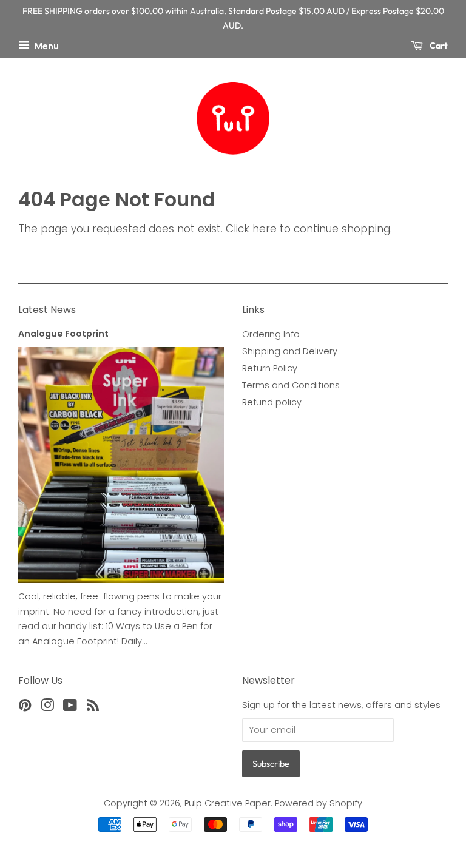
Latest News (47, 310)
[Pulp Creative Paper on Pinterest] (25, 707)
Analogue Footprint (63, 334)
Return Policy (269, 368)
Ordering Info (271, 334)
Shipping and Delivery (289, 351)
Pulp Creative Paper (227, 803)
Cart (438, 45)
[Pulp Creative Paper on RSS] (93, 707)
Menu (46, 45)
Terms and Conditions (291, 385)
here (264, 228)
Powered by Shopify (318, 803)
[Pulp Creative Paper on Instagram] (47, 707)
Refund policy (272, 402)
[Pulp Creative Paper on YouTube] (70, 707)
